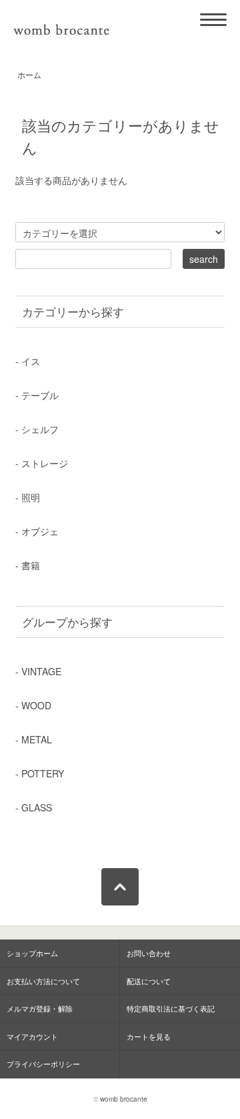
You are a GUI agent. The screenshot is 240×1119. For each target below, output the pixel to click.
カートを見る (149, 1036)
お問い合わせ (149, 953)
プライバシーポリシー (43, 1063)
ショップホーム (32, 953)
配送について (149, 981)
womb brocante (123, 1099)
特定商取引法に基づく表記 (171, 1008)
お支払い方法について (43, 981)
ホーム (29, 74)
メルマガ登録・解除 (40, 1008)
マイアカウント (32, 1036)
